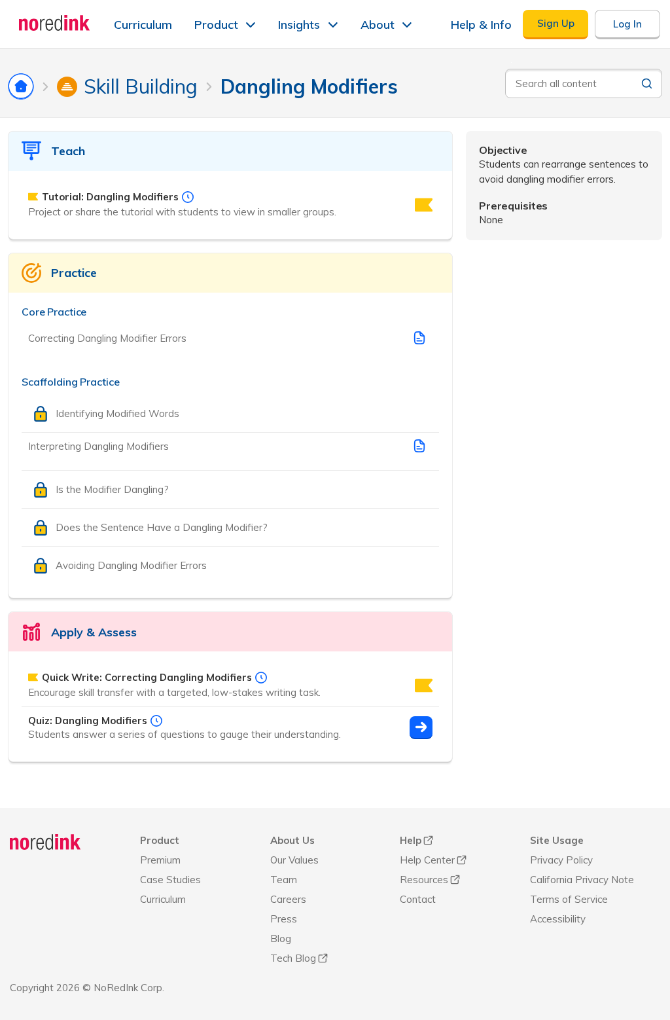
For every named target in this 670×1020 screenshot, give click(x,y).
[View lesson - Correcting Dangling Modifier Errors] (419, 337)
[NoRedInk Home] (54, 23)
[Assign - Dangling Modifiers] (421, 727)
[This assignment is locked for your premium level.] (423, 205)
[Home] (45, 842)
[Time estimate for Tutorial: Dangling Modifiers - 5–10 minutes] (188, 197)
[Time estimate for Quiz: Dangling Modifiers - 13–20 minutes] (156, 721)
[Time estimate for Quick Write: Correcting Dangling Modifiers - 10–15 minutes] (261, 677)
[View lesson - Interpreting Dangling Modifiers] (419, 445)
